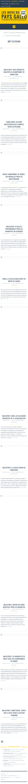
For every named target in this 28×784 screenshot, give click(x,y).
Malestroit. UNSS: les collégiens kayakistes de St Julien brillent (14, 417)
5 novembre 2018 (14, 78)
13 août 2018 (14, 130)
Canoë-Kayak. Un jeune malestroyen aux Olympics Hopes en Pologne (14, 124)
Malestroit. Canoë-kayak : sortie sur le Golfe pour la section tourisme (14, 712)
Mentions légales (6, 777)
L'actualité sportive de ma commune (12, 35)
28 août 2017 (14, 611)
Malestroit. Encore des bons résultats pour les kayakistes (14, 605)
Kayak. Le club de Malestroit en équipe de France (14, 279)
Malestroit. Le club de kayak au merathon (14, 468)
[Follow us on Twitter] (9, 6)
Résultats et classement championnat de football (14, 32)
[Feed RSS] (6, 6)
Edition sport (14, 1)
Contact (3, 6)
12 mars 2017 (14, 719)
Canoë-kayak (7, 76)
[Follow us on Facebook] (7, 6)
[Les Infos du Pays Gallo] (14, 15)
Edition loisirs (21, 1)
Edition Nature (12, 3)
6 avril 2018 (14, 422)
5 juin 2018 (13, 235)
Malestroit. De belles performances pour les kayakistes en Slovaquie (14, 229)
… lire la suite (8, 92)
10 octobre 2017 (14, 474)
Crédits (17, 777)
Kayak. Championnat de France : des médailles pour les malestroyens (14, 176)
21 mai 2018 (14, 285)
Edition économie (4, 3)
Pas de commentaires (17, 129)
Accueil (3, 774)
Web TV (17, 3)
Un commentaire (17, 76)
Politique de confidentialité (9, 775)
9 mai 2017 (13, 665)
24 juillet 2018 (14, 183)
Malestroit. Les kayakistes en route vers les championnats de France (14, 658)
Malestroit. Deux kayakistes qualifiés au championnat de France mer (14, 72)
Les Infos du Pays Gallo (6, 1)
